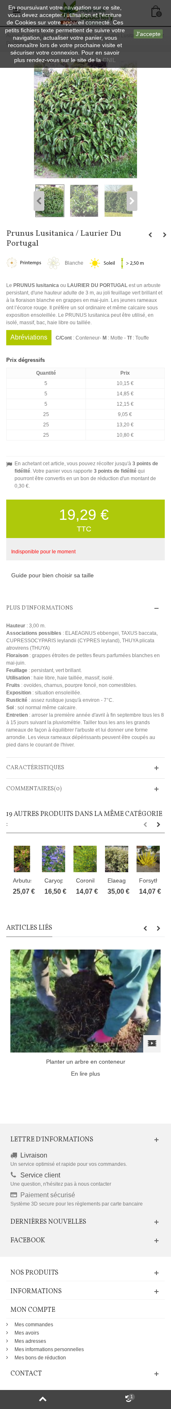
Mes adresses (30, 1341)
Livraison (33, 1155)
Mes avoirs (27, 1333)
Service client (40, 1175)
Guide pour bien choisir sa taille (52, 575)
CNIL (109, 60)
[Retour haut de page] (43, 1399)
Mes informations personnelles (49, 1349)
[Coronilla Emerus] (85, 859)
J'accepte (148, 34)
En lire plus (85, 1073)
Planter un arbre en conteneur (85, 1061)
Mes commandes (34, 1325)
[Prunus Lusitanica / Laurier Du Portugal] (50, 200)
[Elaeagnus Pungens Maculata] (116, 859)
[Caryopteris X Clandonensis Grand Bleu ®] (53, 859)
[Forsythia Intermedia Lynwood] (148, 859)
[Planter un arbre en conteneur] (85, 1000)
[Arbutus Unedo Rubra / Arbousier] (22, 859)
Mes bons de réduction (40, 1358)
